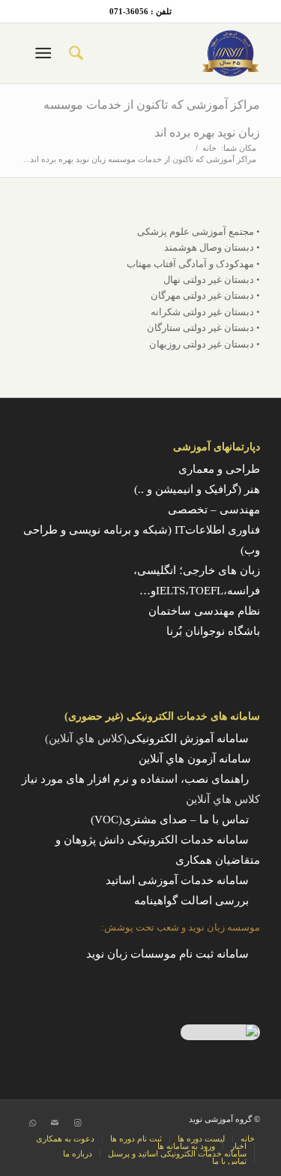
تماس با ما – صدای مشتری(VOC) (170, 820)
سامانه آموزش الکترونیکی (188, 738)
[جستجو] (75, 53)
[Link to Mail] (54, 1122)
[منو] (46, 53)
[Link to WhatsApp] (32, 1122)
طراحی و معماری (219, 469)
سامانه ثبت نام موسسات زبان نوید (167, 954)
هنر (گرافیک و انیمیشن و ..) (197, 489)
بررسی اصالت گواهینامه (191, 901)
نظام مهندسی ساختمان (204, 611)
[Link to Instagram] (77, 1122)
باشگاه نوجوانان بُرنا (213, 631)
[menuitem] (75, 53)
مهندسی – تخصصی (214, 510)
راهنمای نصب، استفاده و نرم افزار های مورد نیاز (135, 779)
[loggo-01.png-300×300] (164, 53)
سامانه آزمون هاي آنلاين (199, 759)
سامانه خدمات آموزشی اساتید (177, 880)
